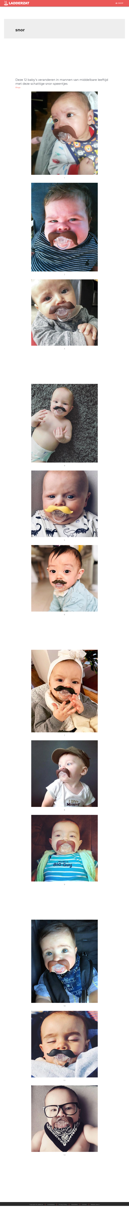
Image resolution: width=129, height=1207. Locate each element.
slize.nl (98, 1204)
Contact (84, 1204)
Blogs (17, 87)
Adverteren (74, 1204)
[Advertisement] (64, 53)
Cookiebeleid (51, 1204)
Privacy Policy (63, 1204)
